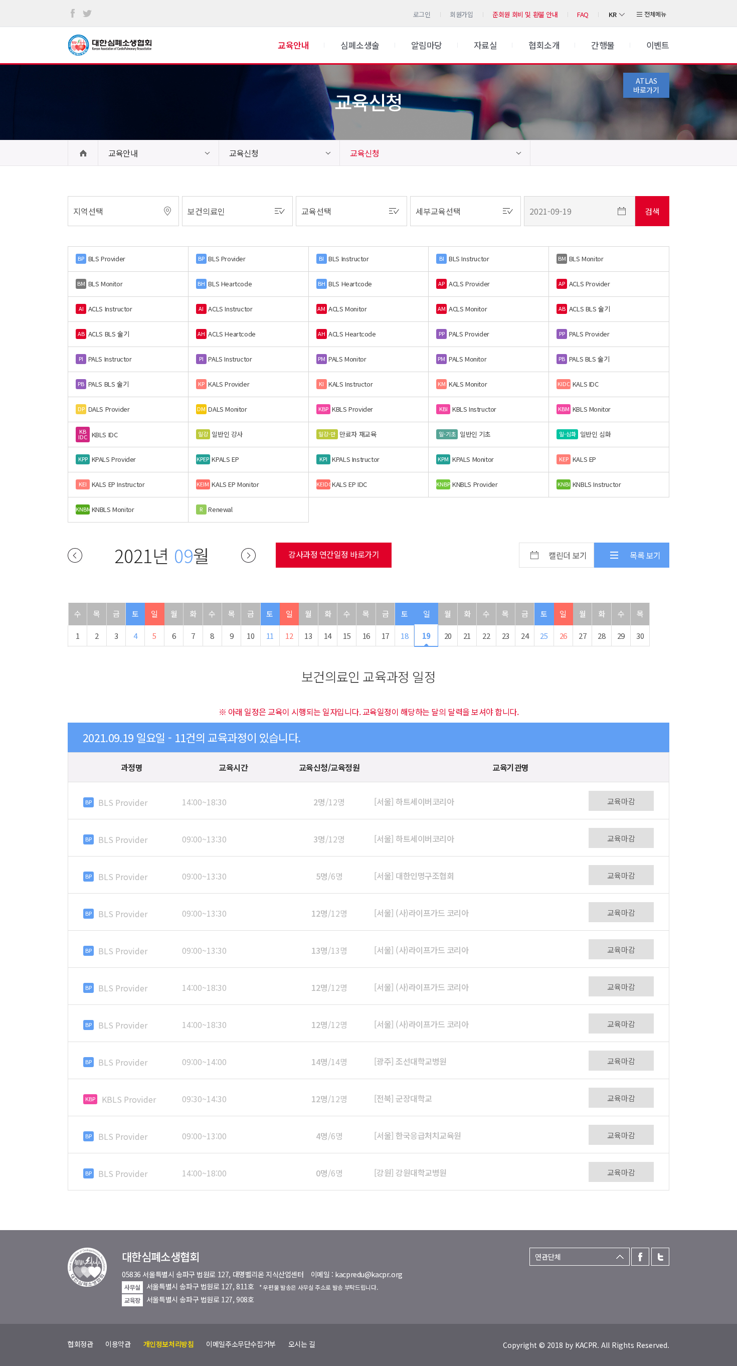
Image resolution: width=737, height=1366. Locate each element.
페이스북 (73, 14)
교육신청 (243, 153)
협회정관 (80, 1344)
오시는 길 (301, 1344)
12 (289, 635)
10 (250, 635)
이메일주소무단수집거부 (240, 1344)
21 (467, 635)
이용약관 (117, 1344)
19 (426, 635)
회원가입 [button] (461, 14)
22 (486, 635)
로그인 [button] (422, 14)
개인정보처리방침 (168, 1344)
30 (640, 635)
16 (366, 635)
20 (448, 635)
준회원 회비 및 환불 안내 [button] (525, 14)
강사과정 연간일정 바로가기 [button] (333, 554)
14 (327, 635)
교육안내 (122, 153)
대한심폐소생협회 (110, 45)
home (83, 152)
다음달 (248, 555)
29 (621, 635)
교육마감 (621, 801)
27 (582, 635)
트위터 (87, 14)
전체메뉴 (655, 14)
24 (524, 635)
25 (543, 635)
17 (385, 635)
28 (601, 635)
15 (346, 635)
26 (563, 635)
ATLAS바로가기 (646, 85)
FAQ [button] (583, 14)
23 (505, 635)
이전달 (75, 555)
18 (404, 635)
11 (270, 635)
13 (308, 635)
